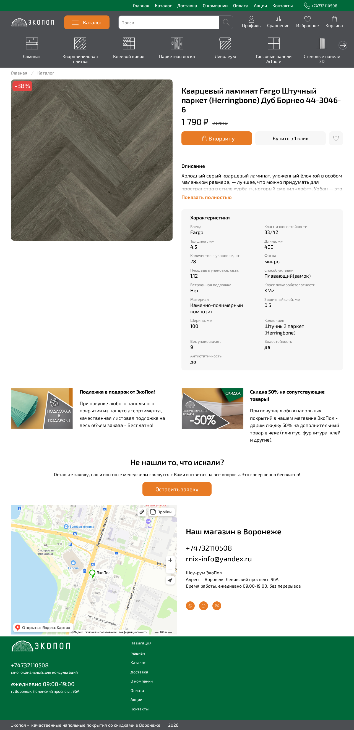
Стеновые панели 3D (322, 59)
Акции (260, 5)
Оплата (240, 5)
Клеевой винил (128, 56)
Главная (141, 5)
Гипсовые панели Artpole (273, 59)
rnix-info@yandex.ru (219, 558)
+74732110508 (324, 5)
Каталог (163, 5)
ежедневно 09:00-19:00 (43, 683)
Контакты (282, 5)
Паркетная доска (177, 56)
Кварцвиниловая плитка (80, 59)
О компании (215, 5)
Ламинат (32, 56)
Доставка (187, 5)
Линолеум (225, 56)
